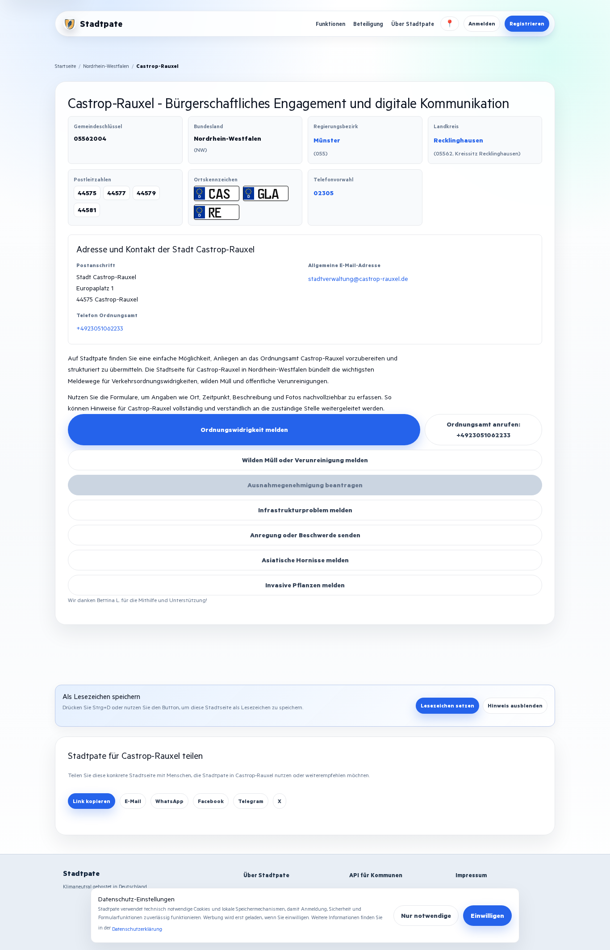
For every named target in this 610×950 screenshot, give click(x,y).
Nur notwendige (426, 915)
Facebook (211, 801)
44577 (116, 192)
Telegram (250, 801)
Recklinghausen (458, 140)
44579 (146, 192)
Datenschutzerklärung (137, 928)
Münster (326, 140)
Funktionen (330, 23)
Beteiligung (368, 23)
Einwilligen (487, 915)
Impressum (471, 875)
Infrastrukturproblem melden (305, 510)
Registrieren (527, 23)
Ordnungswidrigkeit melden (244, 429)
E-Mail (133, 801)
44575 (87, 192)
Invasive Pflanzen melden (305, 585)
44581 (87, 209)
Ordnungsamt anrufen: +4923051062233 (483, 429)
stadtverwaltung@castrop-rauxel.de (358, 278)
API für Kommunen (375, 875)
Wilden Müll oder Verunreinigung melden (305, 460)
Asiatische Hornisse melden (305, 560)
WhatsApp (169, 801)
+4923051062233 (99, 328)
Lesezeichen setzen (447, 705)
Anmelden (481, 23)
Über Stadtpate (412, 23)
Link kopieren (91, 801)
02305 (323, 192)
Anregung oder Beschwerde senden (305, 535)
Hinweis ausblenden (515, 705)
